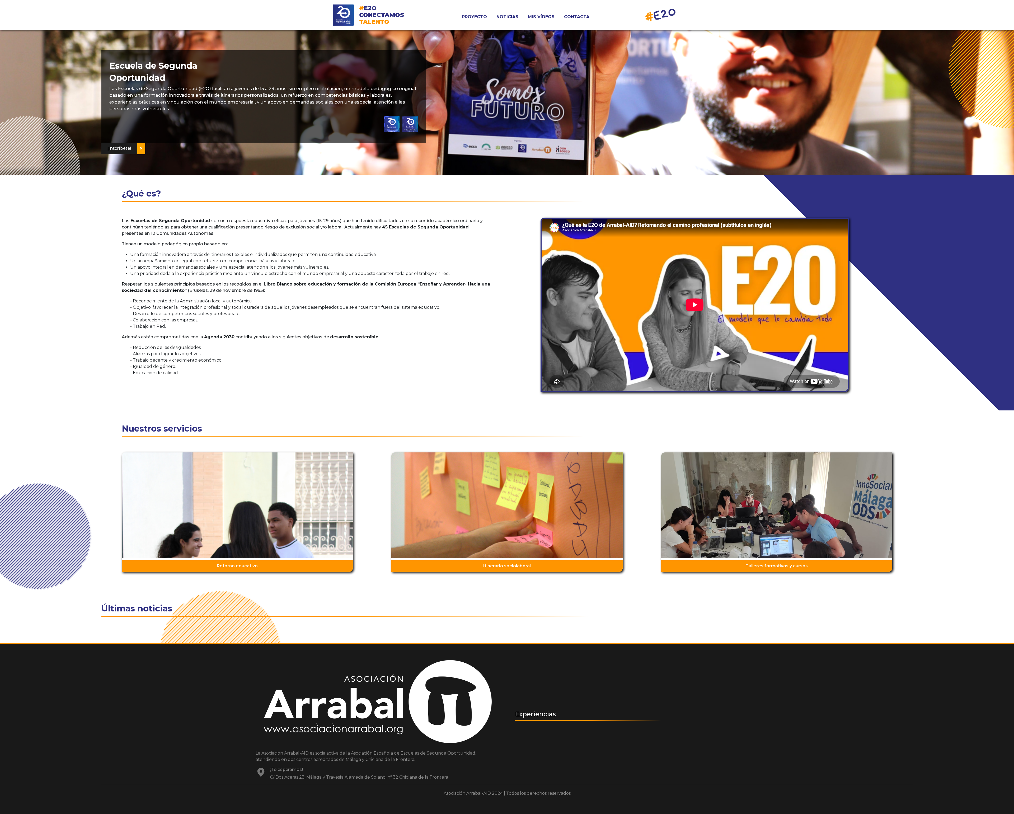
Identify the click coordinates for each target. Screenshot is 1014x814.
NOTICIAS (507, 16)
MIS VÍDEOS (541, 16)
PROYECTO (474, 16)
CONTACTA (576, 16)
